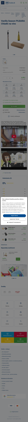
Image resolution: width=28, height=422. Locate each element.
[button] (14, 222)
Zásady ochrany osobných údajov (13, 212)
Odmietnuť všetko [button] (14, 219)
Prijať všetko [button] (14, 215)
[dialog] (14, 211)
